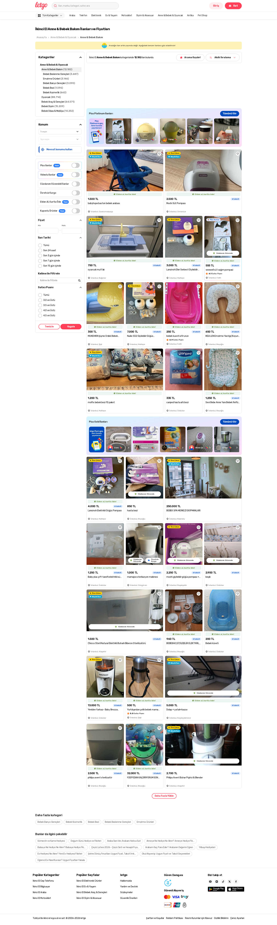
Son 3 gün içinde (51, 255)
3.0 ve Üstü (49, 300)
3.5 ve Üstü (49, 305)
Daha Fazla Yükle (164, 796)
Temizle (49, 326)
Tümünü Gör (230, 113)
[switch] (75, 165)
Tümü (46, 245)
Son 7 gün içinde (51, 260)
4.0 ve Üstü (49, 310)
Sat (235, 5)
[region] (164, 131)
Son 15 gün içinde (52, 265)
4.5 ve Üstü (49, 315)
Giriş (216, 5)
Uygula (71, 326)
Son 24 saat (49, 250)
